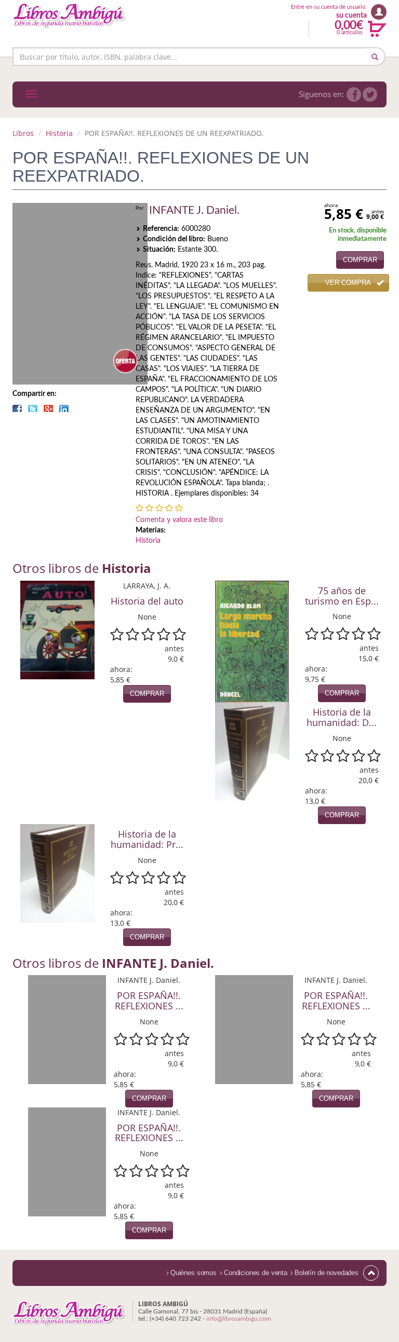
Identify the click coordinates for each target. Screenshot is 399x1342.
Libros (23, 133)
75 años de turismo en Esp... (342, 595)
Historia (59, 133)
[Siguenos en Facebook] (354, 94)
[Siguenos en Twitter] (370, 94)
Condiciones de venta (255, 1273)
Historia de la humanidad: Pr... (147, 839)
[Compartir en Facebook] (17, 408)
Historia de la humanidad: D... (342, 717)
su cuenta (351, 15)
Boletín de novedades (326, 1273)
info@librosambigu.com (238, 1319)
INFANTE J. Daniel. (194, 210)
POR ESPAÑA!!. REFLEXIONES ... (149, 1000)
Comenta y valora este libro (179, 520)
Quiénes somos (193, 1273)
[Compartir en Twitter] (32, 408)
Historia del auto (147, 601)
